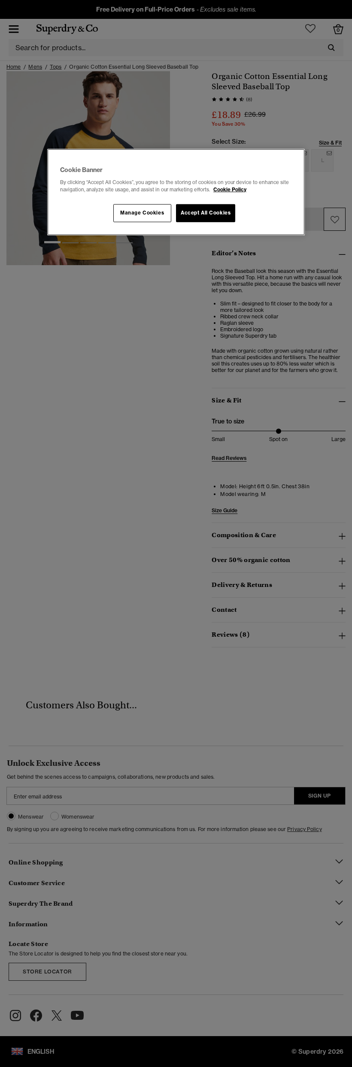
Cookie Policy (229, 189)
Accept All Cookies (206, 213)
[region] (176, 192)
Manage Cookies (142, 213)
